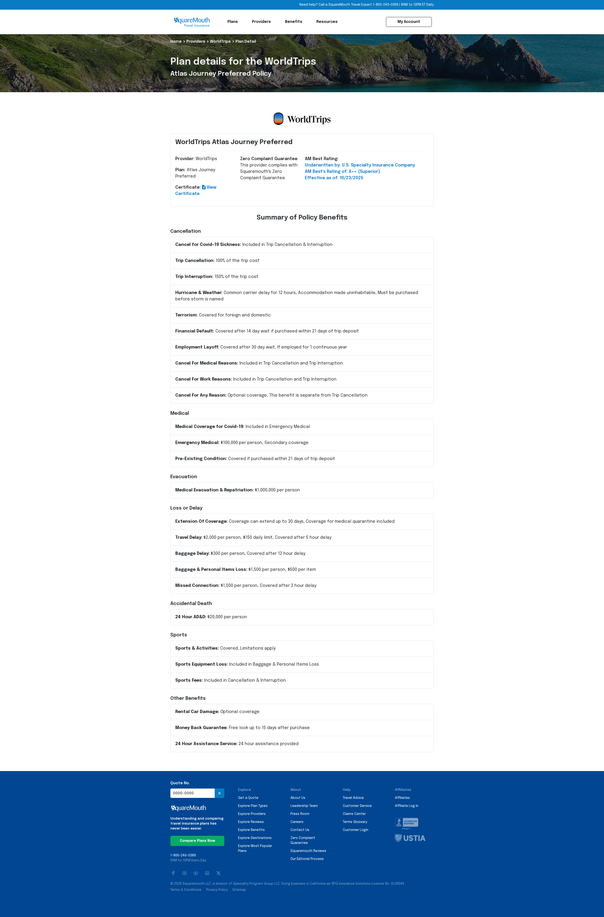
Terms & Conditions (185, 890)
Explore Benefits (251, 830)
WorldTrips (220, 42)
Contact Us (299, 830)
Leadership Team (304, 806)
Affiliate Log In (406, 806)
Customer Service (357, 806)
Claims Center (354, 814)
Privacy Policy (217, 890)
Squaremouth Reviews (308, 851)
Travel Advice (353, 798)
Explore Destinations (255, 838)
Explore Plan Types (253, 806)
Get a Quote (248, 798)
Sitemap (239, 890)
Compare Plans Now (197, 840)
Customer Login (355, 830)
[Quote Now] (219, 793)
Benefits (293, 22)
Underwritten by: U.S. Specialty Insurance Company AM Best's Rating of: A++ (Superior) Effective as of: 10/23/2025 (360, 171)
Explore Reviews (251, 822)
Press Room (299, 814)
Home (176, 42)
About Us (297, 798)
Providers (261, 22)
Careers (296, 822)
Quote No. (180, 783)
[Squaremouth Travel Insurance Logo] (191, 22)
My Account (409, 22)
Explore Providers (252, 814)
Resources (327, 22)
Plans (232, 22)
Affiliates (402, 798)
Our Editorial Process (307, 859)
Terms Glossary (355, 822)
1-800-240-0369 (385, 4)
